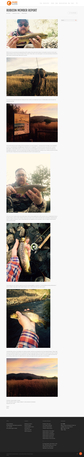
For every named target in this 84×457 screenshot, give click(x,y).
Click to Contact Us (28, 431)
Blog (23, 13)
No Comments (73, 12)
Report (25, 13)
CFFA (9, 13)
